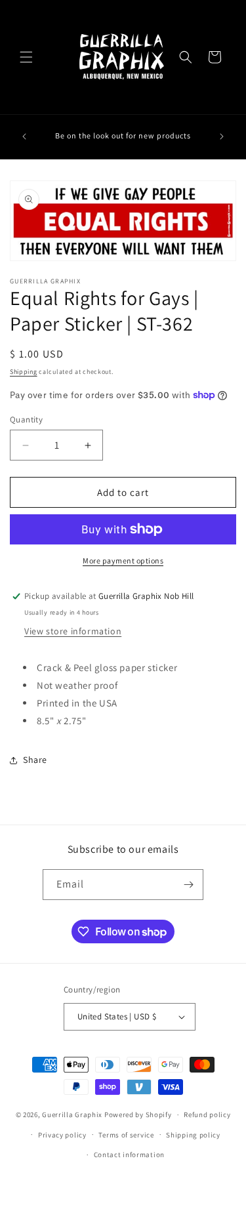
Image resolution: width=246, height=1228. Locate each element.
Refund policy (207, 1114)
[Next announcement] (221, 136)
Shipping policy (193, 1134)
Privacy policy (62, 1134)
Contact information (129, 1154)
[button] (26, 57)
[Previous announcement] (24, 136)
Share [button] (35, 760)
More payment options (123, 560)
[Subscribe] (188, 884)
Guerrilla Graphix (72, 1114)
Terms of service (126, 1134)
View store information (72, 631)
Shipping (23, 371)
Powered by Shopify (138, 1114)
